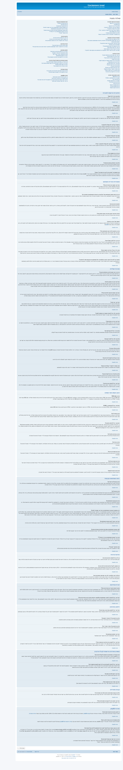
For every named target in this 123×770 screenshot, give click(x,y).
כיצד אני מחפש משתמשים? (62, 55)
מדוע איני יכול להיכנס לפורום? (113, 63)
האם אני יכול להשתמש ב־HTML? (112, 77)
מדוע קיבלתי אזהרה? (115, 66)
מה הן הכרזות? (116, 83)
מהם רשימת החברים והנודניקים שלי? (60, 45)
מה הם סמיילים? (116, 79)
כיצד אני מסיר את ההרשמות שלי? (60, 66)
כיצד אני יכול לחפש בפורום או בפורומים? (59, 51)
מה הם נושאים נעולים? (115, 86)
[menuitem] (116, 12)
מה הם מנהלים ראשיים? (62, 23)
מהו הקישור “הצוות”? (63, 33)
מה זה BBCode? (116, 76)
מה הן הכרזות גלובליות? (114, 82)
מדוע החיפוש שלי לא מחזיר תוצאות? (60, 52)
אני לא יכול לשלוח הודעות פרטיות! (60, 37)
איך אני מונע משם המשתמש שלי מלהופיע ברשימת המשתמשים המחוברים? (104, 40)
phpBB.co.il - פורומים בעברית (71, 756)
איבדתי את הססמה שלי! (114, 31)
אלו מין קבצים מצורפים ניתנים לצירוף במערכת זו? (57, 70)
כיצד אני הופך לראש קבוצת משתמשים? (59, 28)
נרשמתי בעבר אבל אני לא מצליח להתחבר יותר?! (109, 30)
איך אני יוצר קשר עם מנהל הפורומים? (60, 81)
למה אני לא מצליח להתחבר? (113, 28)
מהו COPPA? (117, 24)
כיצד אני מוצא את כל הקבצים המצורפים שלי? (58, 72)
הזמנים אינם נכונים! (115, 41)
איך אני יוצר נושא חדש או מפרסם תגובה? (111, 55)
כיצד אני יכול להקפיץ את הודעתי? (112, 71)
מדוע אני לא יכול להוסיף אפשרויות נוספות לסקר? (109, 60)
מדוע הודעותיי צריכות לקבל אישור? (112, 70)
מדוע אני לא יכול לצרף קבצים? (113, 64)
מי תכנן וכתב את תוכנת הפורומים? (60, 77)
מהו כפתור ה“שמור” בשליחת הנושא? (112, 69)
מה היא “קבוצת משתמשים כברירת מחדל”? (58, 31)
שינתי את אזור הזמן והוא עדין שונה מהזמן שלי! (110, 43)
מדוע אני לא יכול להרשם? (114, 26)
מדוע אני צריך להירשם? (115, 23)
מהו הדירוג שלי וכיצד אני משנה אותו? (112, 49)
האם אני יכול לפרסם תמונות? (113, 80)
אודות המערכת (32, 713)
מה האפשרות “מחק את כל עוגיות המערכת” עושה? (109, 34)
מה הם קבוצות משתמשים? (62, 26)
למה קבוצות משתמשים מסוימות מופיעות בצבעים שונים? (56, 30)
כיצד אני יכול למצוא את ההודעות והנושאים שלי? (57, 57)
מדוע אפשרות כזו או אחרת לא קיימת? (60, 78)
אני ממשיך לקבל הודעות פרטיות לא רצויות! (58, 39)
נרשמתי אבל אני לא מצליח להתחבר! (112, 27)
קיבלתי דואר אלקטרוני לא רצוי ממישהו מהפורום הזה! (56, 40)
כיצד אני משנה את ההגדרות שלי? (112, 39)
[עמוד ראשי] (112, 6)
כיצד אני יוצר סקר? (116, 59)
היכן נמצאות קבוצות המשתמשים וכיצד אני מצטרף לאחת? (55, 27)
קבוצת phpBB (87, 713)
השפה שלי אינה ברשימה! (114, 44)
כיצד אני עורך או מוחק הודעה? (113, 56)
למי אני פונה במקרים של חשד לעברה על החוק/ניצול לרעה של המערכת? (52, 79)
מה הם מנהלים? (64, 24)
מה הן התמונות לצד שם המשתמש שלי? (111, 46)
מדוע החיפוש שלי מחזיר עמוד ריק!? (60, 54)
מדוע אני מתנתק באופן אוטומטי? (113, 33)
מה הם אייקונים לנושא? (115, 87)
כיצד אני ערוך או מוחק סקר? (114, 62)
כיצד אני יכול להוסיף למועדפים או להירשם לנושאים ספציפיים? (55, 63)
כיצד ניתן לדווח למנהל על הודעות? (112, 67)
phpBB (107, 224)
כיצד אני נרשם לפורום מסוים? (61, 64)
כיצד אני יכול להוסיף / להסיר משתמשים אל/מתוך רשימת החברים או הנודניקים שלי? (50, 46)
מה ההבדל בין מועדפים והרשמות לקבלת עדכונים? (57, 61)
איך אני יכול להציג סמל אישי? (113, 47)
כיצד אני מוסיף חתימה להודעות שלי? (112, 57)
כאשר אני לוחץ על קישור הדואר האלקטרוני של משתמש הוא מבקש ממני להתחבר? (102, 50)
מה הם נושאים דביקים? (115, 84)
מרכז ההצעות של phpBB (66, 721)
